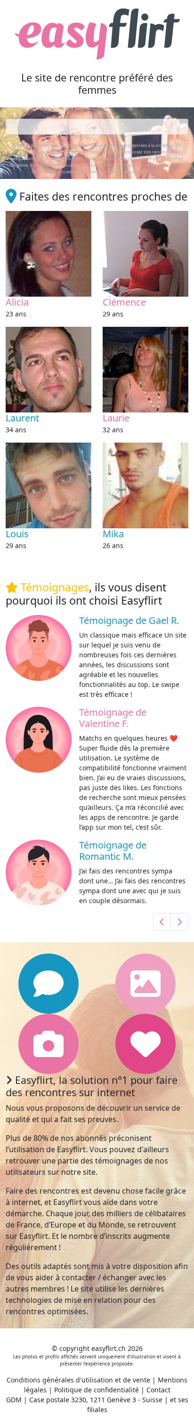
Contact (158, 1389)
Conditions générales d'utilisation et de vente (78, 1379)
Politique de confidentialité (96, 1389)
